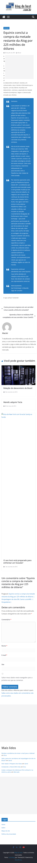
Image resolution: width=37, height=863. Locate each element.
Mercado (6, 28)
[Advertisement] (19, 67)
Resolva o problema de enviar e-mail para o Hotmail (18, 753)
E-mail (4, 655)
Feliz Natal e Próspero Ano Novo (12, 764)
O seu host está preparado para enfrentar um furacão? (17, 561)
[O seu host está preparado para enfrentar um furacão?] (18, 414)
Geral (10, 760)
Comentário (6, 620)
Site (3, 664)
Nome (4, 646)
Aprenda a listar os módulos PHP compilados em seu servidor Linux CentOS (18, 316)
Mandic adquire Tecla (12, 402)
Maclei (19, 53)
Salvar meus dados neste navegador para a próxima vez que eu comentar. (17, 678)
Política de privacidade (9, 834)
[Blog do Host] (4, 17)
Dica (5, 755)
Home (3, 824)
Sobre (3, 828)
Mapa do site (6, 831)
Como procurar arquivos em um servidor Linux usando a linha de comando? (18, 308)
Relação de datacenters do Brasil (17, 388)
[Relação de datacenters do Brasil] (18, 367)
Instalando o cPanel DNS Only (11, 767)
